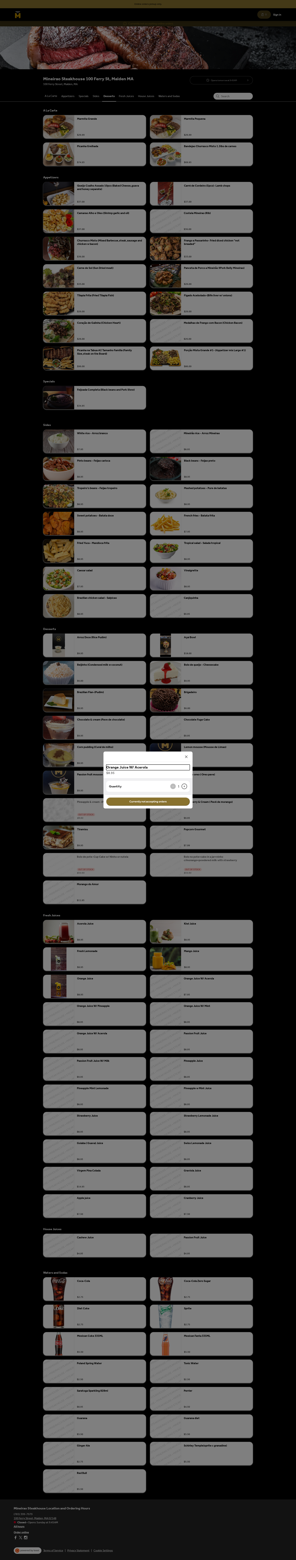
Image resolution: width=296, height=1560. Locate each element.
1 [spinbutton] (179, 786)
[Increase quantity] (184, 786)
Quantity (115, 786)
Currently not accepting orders (148, 801)
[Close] (186, 756)
